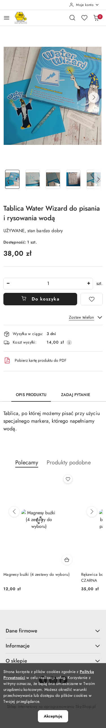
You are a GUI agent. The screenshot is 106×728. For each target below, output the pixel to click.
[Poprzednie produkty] (14, 511)
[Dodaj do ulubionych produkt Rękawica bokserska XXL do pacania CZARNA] (68, 479)
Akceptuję (53, 716)
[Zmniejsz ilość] (8, 283)
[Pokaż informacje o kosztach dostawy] (69, 342)
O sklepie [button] (16, 660)
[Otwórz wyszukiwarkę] (72, 17)
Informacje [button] (18, 645)
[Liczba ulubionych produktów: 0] (84, 17)
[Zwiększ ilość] (88, 283)
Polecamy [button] (26, 462)
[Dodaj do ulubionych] (92, 299)
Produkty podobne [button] (69, 462)
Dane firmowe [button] (21, 630)
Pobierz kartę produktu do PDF (40, 360)
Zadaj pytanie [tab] (75, 394)
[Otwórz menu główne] (6, 17)
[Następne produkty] (92, 511)
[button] (93, 97)
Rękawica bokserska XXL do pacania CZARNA (35, 577)
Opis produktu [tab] (31, 394)
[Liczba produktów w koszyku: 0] (96, 17)
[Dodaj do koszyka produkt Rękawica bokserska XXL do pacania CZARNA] (67, 560)
